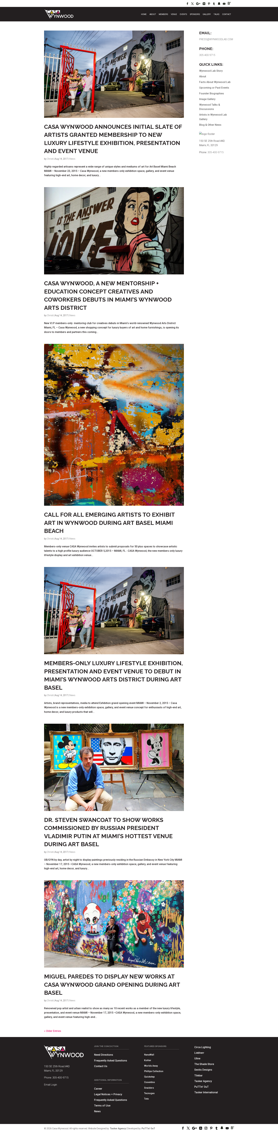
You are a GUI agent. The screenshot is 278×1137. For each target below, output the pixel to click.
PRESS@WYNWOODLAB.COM (216, 39)
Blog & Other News (210, 124)
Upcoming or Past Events (214, 87)
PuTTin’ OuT (201, 1086)
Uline (197, 1058)
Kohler (147, 1060)
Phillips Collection (153, 1071)
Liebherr (199, 1052)
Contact (226, 14)
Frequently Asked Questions (110, 1060)
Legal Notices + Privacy (108, 1094)
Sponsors (195, 14)
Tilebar (198, 1075)
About (152, 14)
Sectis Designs (203, 1069)
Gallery (207, 14)
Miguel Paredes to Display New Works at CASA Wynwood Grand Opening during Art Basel (112, 984)
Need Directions (103, 1054)
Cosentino (149, 1082)
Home (144, 14)
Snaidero (149, 1088)
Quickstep (149, 1076)
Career (98, 1088)
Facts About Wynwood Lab (215, 82)
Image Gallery (207, 99)
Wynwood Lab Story (211, 70)
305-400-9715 (207, 55)
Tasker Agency (203, 1081)
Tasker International (206, 1092)
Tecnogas (149, 1093)
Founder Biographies (211, 93)
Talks (216, 14)
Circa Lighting (202, 1047)
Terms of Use (102, 1105)
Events (183, 14)
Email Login (50, 1084)
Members (163, 14)
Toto (146, 1098)
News (72, 159)
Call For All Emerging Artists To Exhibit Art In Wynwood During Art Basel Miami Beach (109, 522)
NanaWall (149, 1054)
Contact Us (100, 1066)
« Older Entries (52, 1031)
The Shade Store (204, 1064)
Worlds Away (151, 1066)
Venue (174, 14)
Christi (50, 159)
